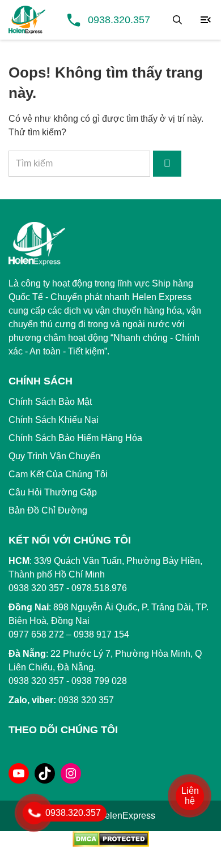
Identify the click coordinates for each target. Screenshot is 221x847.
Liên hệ (190, 796)
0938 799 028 (99, 681)
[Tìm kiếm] (177, 20)
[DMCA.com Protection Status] (111, 838)
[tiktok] (45, 773)
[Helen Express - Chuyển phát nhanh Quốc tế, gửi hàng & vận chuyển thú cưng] (26, 20)
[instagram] (71, 773)
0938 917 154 (101, 634)
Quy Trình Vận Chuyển (54, 456)
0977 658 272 (36, 634)
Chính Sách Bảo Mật (50, 402)
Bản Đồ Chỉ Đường (47, 510)
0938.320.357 (119, 19)
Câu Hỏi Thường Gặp (52, 492)
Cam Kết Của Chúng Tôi (58, 474)
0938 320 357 (36, 681)
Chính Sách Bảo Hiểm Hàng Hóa (75, 438)
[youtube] (18, 773)
